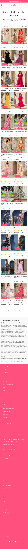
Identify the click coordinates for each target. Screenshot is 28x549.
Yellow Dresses (6, 525)
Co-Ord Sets (5, 471)
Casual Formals (6, 498)
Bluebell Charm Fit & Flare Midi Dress (7, 228)
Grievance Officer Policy (8, 423)
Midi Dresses (5, 467)
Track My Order (6, 369)
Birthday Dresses (6, 488)
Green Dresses (6, 518)
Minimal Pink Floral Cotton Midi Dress (7, 179)
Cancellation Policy (7, 411)
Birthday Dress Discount (8, 384)
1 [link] (8, 310)
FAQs (4, 387)
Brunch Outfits (6, 491)
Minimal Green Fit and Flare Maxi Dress (7, 204)
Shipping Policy (6, 414)
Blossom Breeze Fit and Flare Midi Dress (20, 277)
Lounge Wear (5, 504)
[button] (1, 4)
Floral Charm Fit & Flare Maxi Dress (20, 131)
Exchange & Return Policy (8, 408)
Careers (4, 396)
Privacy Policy (6, 417)
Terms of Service (6, 420)
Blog (4, 390)
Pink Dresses (5, 515)
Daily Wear (5, 501)
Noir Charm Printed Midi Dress (6, 276)
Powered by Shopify (17, 547)
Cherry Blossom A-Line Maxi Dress (20, 45)
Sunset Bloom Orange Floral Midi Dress (20, 155)
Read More (16, 20)
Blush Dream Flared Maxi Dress (19, 109)
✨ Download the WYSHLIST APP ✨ (14, 1)
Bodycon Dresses (6, 464)
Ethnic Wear (5, 480)
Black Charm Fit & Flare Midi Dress (7, 67)
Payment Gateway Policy (8, 426)
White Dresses (6, 528)
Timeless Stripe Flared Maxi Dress (7, 88)
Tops (4, 474)
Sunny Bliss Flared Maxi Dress (6, 109)
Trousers (5, 477)
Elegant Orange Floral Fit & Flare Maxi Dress (20, 179)
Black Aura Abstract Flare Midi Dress (6, 252)
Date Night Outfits (7, 495)
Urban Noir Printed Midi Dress (19, 252)
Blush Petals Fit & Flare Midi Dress (7, 300)
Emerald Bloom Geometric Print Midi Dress (7, 155)
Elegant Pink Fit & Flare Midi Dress (20, 88)
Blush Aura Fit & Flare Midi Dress (20, 300)
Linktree (4, 399)
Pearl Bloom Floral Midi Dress (6, 45)
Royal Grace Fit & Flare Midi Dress (20, 67)
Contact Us (5, 393)
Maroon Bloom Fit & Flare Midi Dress (19, 228)
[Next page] (19, 310)
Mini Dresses (5, 458)
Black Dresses (6, 512)
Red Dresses (5, 522)
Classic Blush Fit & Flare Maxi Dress (7, 131)
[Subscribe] (21, 536)
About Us (5, 381)
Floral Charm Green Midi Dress (19, 203)
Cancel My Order (6, 372)
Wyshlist (11, 547)
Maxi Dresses (5, 461)
